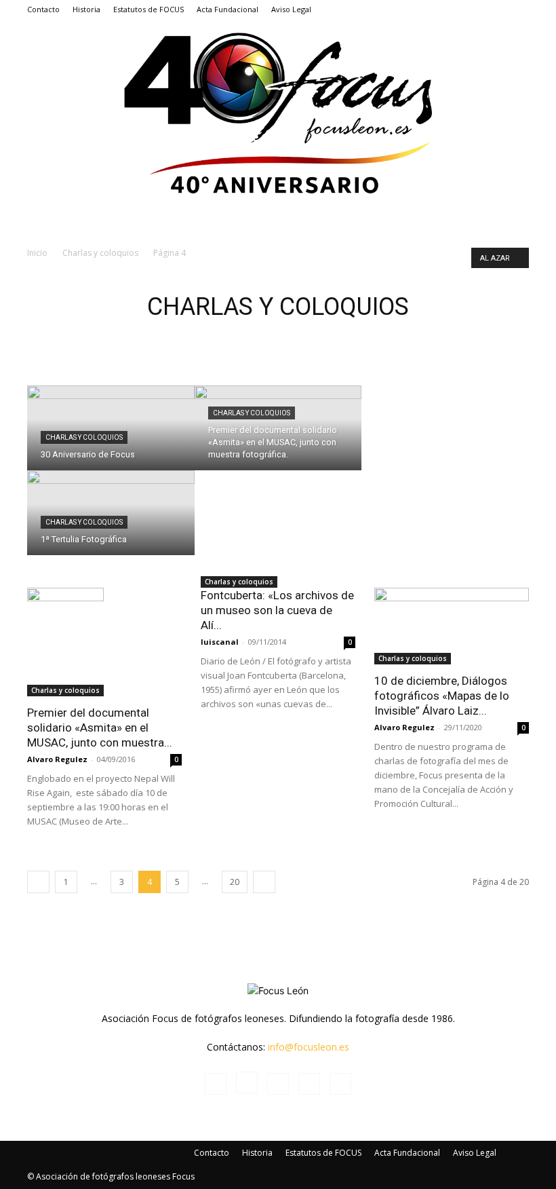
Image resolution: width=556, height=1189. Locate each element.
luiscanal (220, 642)
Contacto (43, 9)
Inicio (37, 253)
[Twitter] (496, 9)
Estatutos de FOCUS (148, 9)
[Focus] (278, 111)
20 (234, 882)
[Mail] (474, 9)
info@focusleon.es (308, 1046)
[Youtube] (519, 9)
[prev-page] (38, 882)
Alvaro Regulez (57, 759)
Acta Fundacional (227, 9)
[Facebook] (429, 9)
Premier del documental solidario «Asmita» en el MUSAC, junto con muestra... (99, 727)
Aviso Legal (291, 9)
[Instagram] (451, 9)
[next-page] (264, 882)
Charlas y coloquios (100, 253)
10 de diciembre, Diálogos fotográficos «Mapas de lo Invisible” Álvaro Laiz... (441, 695)
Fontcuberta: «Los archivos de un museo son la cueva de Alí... (277, 610)
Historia (86, 9)
